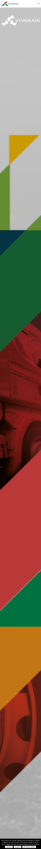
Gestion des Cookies (29, 847)
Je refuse (17, 847)
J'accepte (9, 847)
